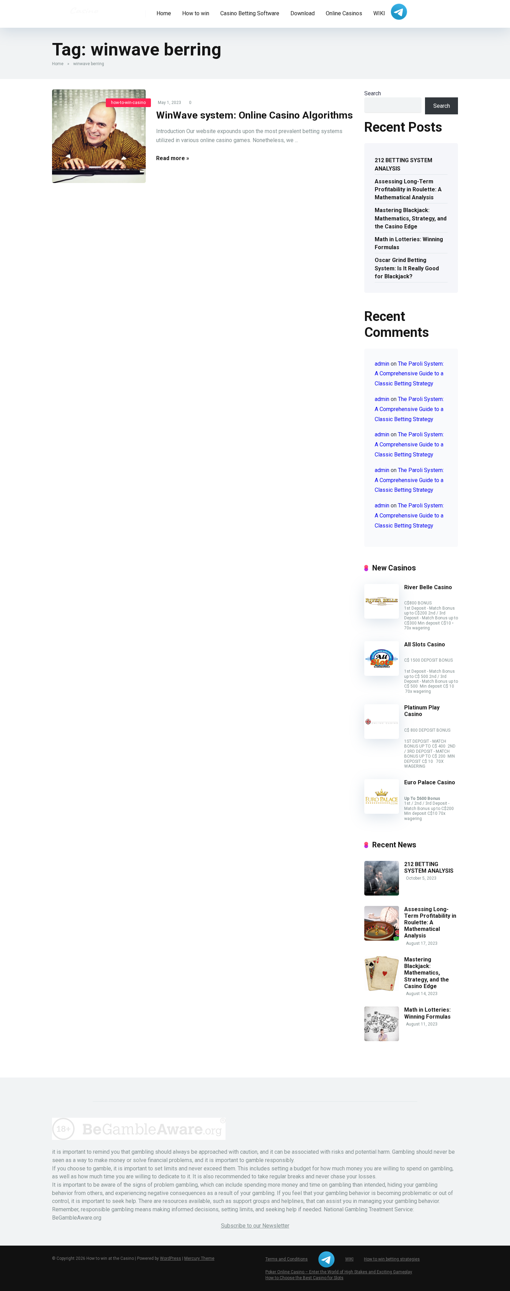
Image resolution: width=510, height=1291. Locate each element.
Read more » (172, 158)
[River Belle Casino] (381, 616)
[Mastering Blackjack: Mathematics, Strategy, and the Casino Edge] (381, 989)
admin (382, 363)
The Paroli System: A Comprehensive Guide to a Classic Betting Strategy (409, 373)
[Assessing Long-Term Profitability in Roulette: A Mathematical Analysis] (381, 938)
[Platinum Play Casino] (381, 737)
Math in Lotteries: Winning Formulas (409, 243)
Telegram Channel (399, 11)
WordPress (170, 1258)
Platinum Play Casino (422, 710)
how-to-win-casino (128, 102)
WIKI (379, 13)
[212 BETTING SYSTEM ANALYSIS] (381, 893)
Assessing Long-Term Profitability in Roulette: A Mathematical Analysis (408, 189)
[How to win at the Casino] (84, 10)
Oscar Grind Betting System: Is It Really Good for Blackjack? (407, 268)
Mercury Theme (199, 1258)
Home (163, 13)
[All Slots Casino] (381, 674)
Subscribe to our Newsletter (255, 1225)
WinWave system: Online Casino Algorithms (254, 115)
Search (372, 93)
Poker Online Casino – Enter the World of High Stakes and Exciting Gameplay (338, 1272)
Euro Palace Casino (429, 782)
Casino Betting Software (249, 13)
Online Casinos (344, 13)
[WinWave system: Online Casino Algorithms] (99, 136)
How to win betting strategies (392, 1259)
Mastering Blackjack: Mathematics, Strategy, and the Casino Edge (411, 218)
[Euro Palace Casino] (381, 812)
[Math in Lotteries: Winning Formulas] (381, 1039)
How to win (195, 13)
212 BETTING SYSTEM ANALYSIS (403, 164)
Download (302, 13)
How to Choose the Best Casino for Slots (304, 1277)
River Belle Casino (428, 587)
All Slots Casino (424, 644)
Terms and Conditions (286, 1259)
